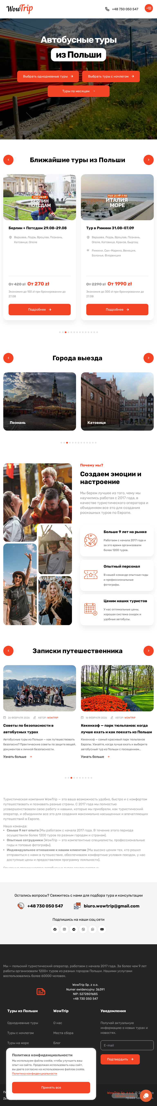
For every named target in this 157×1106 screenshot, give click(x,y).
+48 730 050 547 (125, 9)
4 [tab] (68, 332)
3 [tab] (65, 332)
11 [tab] (88, 332)
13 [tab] (94, 332)
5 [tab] (71, 332)
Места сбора (63, 1033)
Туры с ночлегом (20, 1033)
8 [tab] (80, 332)
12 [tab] (91, 332)
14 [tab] (97, 332)
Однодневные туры (22, 1023)
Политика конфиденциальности (34, 1073)
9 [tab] (83, 332)
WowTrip (52, 717)
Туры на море (18, 1043)
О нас (57, 1023)
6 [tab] (74, 332)
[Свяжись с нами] (146, 1096)
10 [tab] (85, 332)
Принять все (51, 1087)
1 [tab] (60, 332)
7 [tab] (77, 332)
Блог (57, 1043)
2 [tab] (63, 332)
